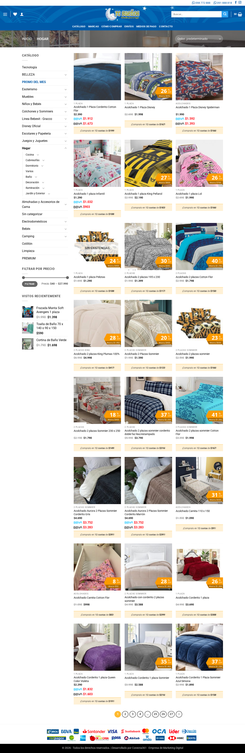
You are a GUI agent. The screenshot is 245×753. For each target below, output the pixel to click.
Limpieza (28, 251)
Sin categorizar (32, 214)
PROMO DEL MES (34, 82)
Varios (29, 171)
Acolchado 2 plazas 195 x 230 (142, 277)
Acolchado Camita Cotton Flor (91, 597)
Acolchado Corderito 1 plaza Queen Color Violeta (94, 679)
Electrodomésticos (34, 221)
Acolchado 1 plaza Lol (189, 193)
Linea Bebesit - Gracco (37, 119)
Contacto (166, 26)
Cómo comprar (111, 26)
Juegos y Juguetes (34, 141)
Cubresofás (32, 160)
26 (163, 714)
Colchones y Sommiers (37, 111)
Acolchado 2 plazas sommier (193, 354)
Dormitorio (32, 165)
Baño (29, 176)
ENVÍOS (129, 26)
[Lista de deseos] (15, 14)
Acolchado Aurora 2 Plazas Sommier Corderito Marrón (146, 512)
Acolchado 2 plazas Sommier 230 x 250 (97, 431)
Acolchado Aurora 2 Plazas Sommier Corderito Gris (95, 512)
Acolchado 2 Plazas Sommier (142, 354)
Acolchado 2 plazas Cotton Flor (194, 277)
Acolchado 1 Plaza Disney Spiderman (198, 107)
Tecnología (29, 67)
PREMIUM (29, 258)
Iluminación (32, 188)
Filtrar (30, 284)
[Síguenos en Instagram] (239, 3)
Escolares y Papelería (36, 133)
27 (171, 714)
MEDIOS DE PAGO (146, 26)
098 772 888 (202, 2)
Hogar (26, 148)
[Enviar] (225, 14)
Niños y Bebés (31, 104)
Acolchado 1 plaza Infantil (89, 193)
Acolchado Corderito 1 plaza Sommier (147, 678)
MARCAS (93, 26)
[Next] (179, 714)
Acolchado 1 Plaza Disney (140, 107)
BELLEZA (28, 74)
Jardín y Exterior (35, 193)
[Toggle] (65, 74)
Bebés (26, 229)
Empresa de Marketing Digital (166, 748)
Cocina (30, 154)
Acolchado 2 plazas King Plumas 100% (96, 354)
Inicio (27, 39)
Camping (28, 236)
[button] (5, 14)
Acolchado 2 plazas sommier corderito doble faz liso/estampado (147, 432)
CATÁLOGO (79, 26)
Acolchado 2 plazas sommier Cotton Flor (197, 432)
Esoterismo (29, 89)
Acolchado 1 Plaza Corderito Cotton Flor (95, 108)
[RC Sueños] (122, 14)
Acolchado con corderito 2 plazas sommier (144, 599)
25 (155, 714)
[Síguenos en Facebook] (235, 3)
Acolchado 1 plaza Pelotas (89, 277)
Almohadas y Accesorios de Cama (40, 204)
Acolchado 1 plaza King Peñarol (143, 193)
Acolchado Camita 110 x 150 (193, 511)
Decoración (32, 182)
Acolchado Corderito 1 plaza (192, 597)
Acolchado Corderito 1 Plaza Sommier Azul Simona (198, 679)
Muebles (27, 96)
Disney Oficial (31, 126)
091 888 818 (224, 2)
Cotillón (27, 243)
